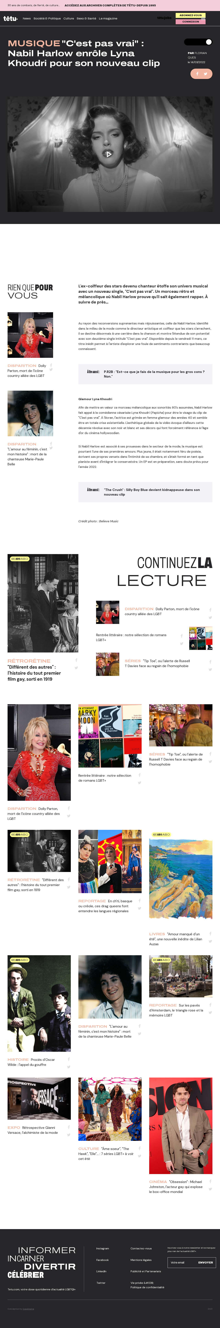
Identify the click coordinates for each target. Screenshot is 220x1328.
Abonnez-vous (191, 15)
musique (34, 43)
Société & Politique (47, 18)
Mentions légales (141, 1260)
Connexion (190, 21)
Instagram (102, 1248)
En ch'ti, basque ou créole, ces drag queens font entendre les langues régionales (105, 906)
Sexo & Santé (86, 18)
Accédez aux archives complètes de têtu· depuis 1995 (110, 5)
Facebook (102, 1260)
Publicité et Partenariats (146, 1271)
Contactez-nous (141, 1248)
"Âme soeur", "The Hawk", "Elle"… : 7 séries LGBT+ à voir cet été (106, 1154)
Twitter (101, 1283)
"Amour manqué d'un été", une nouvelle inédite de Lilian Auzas (175, 939)
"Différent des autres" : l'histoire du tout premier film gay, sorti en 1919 (34, 673)
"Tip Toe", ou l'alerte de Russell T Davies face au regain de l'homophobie (176, 759)
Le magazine (108, 18)
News (27, 18)
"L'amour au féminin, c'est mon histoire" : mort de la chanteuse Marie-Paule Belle (104, 1031)
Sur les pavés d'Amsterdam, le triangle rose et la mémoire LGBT (176, 1010)
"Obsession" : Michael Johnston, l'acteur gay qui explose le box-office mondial (176, 1187)
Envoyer (205, 1262)
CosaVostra (28, 1309)
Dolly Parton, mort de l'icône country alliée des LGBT (27, 370)
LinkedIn (101, 1271)
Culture (68, 18)
